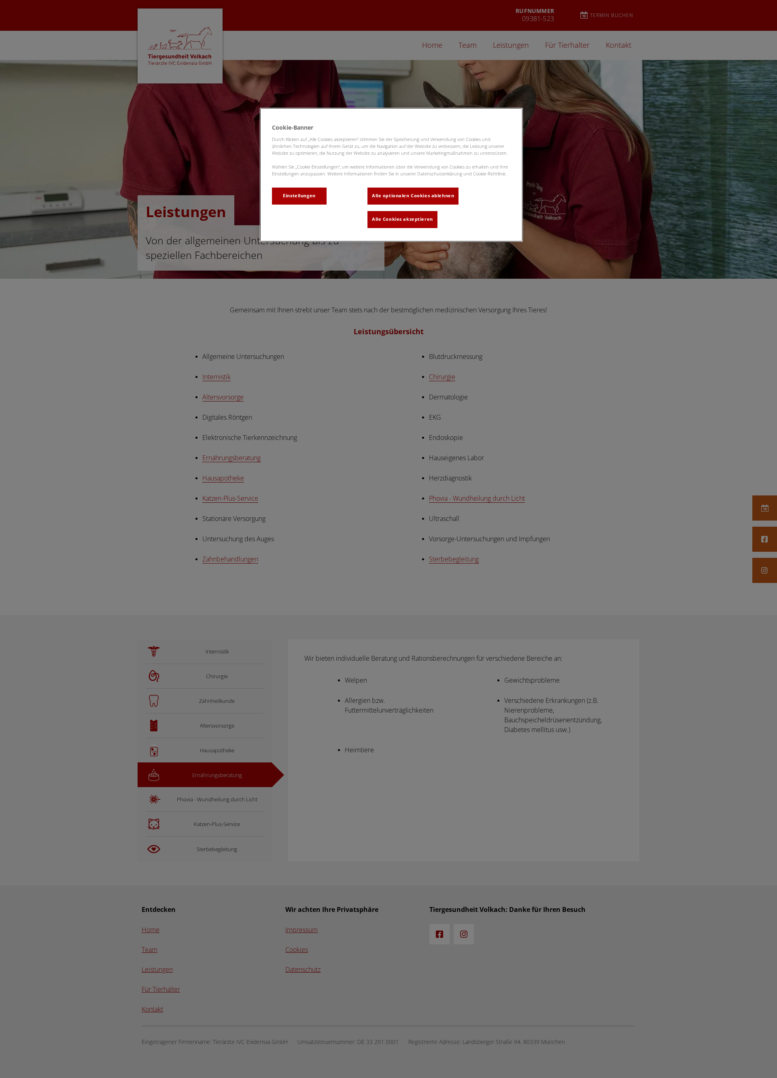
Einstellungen (299, 196)
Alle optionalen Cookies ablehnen (413, 196)
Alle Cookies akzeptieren (402, 219)
